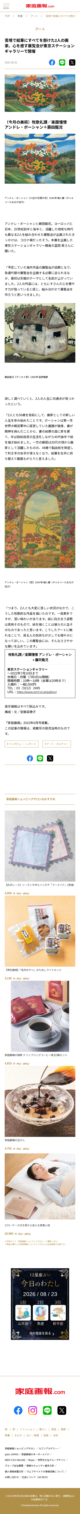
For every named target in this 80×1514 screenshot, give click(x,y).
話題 (46, 1435)
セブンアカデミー (48, 1448)
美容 (53, 1429)
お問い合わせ (12, 1477)
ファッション (27, 1429)
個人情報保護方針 (14, 1471)
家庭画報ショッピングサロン (20, 1448)
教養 (20, 16)
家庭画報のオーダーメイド (35, 1454)
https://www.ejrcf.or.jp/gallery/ (37, 692)
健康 (63, 1429)
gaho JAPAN (11, 1454)
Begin (31, 1460)
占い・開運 (32, 1435)
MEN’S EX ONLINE (15, 1460)
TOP (7, 16)
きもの (18, 1435)
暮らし (43, 1429)
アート (34, 16)
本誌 (55, 1435)
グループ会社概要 (14, 1465)
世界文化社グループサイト (51, 1460)
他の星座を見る (40, 1333)
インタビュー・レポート (22, 744)
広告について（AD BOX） (35, 1477)
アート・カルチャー (57, 744)
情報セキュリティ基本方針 (40, 1465)
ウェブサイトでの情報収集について (45, 1471)
